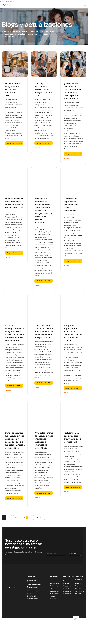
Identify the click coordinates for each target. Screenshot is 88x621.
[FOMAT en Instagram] (15, 587)
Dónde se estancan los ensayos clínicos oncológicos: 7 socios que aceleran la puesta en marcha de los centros (15, 440)
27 (29, 517)
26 (24, 517)
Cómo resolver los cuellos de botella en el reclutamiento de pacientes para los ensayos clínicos (44, 331)
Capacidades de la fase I (67, 582)
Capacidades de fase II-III (67, 587)
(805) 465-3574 (32, 596)
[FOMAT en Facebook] (4, 587)
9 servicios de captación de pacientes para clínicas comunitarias (71, 204)
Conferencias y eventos (79, 592)
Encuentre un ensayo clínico (54, 582)
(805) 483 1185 (31, 581)
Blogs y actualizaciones (14, 143)
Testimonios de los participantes (54, 588)
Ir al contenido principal (7, 1)
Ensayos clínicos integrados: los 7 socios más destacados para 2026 (13, 89)
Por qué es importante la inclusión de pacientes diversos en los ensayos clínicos (73, 333)
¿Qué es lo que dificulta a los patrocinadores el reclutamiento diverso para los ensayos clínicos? (72, 91)
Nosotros (78, 583)
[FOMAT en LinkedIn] (9, 587)
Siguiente (38, 517)
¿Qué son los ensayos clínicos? (54, 596)
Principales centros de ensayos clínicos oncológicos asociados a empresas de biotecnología (43, 440)
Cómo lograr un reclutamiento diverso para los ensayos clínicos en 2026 (43, 89)
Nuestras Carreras (78, 587)
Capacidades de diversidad (67, 592)
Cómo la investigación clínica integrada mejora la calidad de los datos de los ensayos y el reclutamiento (14, 333)
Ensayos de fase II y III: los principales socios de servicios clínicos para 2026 (14, 203)
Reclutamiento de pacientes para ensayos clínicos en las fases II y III (73, 437)
